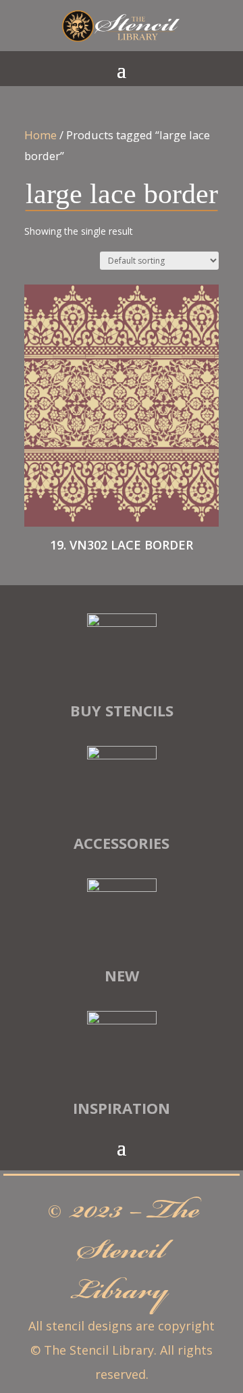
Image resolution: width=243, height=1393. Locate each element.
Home (40, 135)
